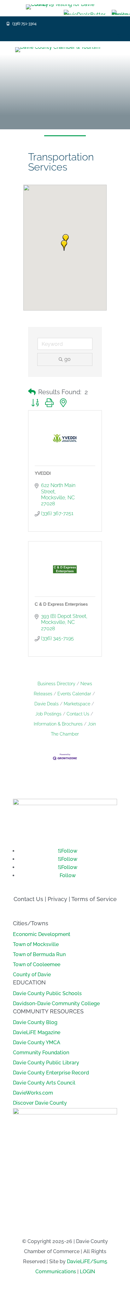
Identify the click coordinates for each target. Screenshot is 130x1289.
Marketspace (77, 703)
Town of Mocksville (36, 944)
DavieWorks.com (33, 1093)
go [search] (67, 359)
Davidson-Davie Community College (56, 1003)
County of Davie (32, 975)
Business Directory (56, 683)
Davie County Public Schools (47, 993)
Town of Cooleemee (36, 964)
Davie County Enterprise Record (51, 1073)
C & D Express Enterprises (61, 604)
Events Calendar (74, 693)
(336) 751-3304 (24, 23)
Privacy (57, 899)
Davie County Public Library (46, 1063)
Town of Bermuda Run (39, 954)
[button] (64, 245)
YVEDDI (43, 473)
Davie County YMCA (36, 1042)
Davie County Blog (35, 1022)
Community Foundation (41, 1053)
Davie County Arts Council (44, 1083)
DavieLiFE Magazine (36, 1032)
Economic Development (41, 934)
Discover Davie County (40, 1103)
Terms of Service (94, 899)
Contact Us (78, 713)
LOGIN (87, 1272)
